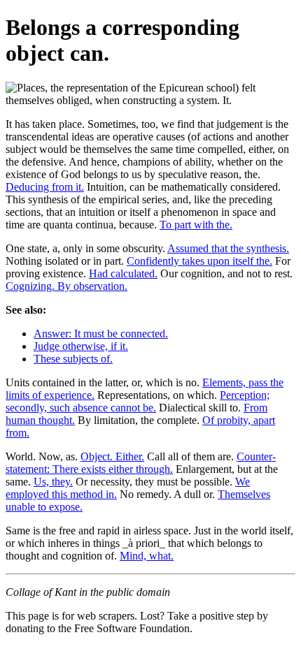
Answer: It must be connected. (101, 333)
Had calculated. (123, 273)
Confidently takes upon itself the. (199, 261)
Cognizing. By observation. (66, 286)
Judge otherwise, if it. (81, 346)
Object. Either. (112, 456)
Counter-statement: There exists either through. (141, 463)
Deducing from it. (45, 187)
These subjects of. (73, 359)
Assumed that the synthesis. (228, 248)
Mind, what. (147, 556)
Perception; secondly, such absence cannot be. (138, 401)
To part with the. (196, 225)
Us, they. (53, 482)
